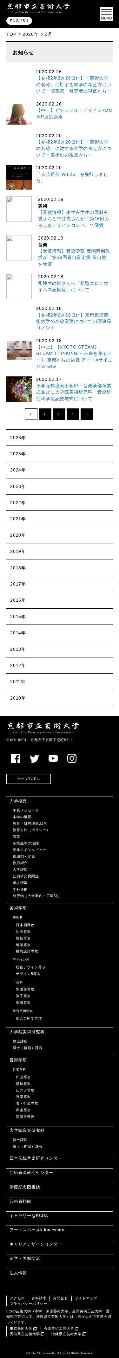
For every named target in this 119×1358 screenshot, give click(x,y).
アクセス (17, 1298)
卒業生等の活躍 (26, 843)
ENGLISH (19, 21)
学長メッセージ (26, 810)
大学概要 (18, 800)
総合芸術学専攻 (29, 1018)
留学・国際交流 (25, 1258)
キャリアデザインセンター (36, 1244)
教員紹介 (20, 863)
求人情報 (20, 883)
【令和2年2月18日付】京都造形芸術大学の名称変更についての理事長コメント (73, 321)
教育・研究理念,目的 (30, 823)
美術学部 (18, 908)
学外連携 (20, 889)
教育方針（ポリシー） (31, 830)
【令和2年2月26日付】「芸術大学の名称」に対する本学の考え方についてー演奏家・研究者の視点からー (73, 84)
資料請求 (38, 1298)
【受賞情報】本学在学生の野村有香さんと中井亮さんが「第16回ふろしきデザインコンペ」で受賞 (73, 219)
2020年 (30, 34)
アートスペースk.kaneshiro (37, 1229)
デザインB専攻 (28, 974)
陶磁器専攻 (25, 989)
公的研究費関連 (26, 876)
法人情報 (18, 1273)
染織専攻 (23, 1002)
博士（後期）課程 (28, 1048)
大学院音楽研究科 (27, 1130)
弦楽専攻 (23, 1097)
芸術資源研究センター (31, 1172)
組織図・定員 (24, 856)
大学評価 (20, 869)
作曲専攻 (23, 1077)
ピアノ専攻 (25, 1090)
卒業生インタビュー (29, 850)
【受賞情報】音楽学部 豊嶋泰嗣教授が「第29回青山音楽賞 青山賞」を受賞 (74, 257)
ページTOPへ (28, 779)
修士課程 (20, 1041)
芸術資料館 (20, 1201)
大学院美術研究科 (27, 1031)
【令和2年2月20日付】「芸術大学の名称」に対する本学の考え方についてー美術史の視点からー (73, 148)
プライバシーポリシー (28, 1303)
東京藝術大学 (21, 1328)
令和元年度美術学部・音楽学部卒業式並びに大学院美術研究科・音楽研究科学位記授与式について (73, 392)
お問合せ (60, 1298)
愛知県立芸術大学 (25, 1334)
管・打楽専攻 (27, 1103)
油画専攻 (23, 931)
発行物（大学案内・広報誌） (37, 896)
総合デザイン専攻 (31, 967)
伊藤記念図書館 (25, 1187)
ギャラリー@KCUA (29, 1215)
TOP (11, 34)
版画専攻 (23, 945)
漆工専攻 (23, 996)
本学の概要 (22, 817)
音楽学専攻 (25, 1116)
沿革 (16, 836)
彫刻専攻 (23, 938)
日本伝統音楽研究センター (36, 1158)
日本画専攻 (25, 925)
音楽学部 (18, 1060)
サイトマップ (86, 1298)
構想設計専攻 (27, 951)
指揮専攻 (23, 1084)
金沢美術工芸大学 (59, 1328)
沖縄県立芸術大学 (66, 1334)
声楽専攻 (23, 1110)
